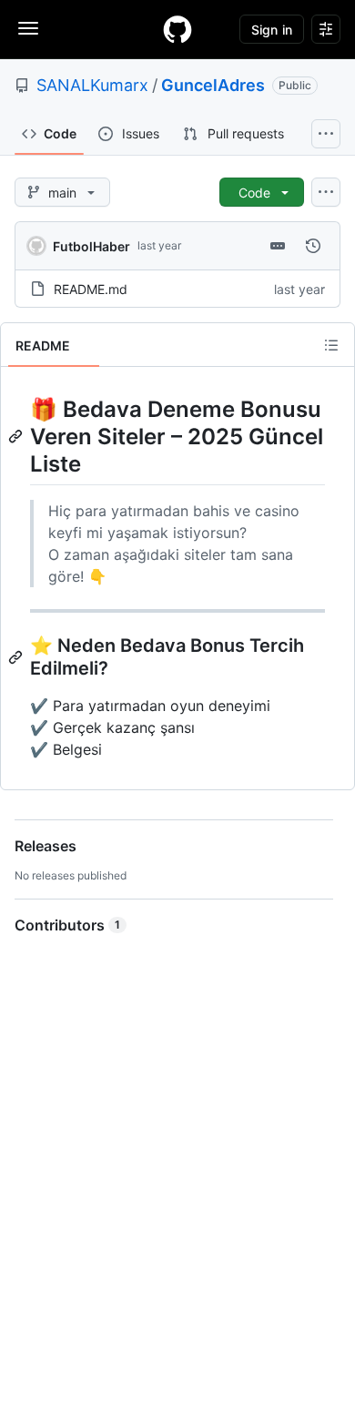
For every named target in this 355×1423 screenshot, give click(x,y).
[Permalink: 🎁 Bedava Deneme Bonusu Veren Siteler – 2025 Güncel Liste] (17, 436)
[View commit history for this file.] (313, 246)
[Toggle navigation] (28, 28)
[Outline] (331, 345)
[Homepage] (177, 29)
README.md (90, 289)
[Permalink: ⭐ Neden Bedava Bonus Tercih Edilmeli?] (17, 657)
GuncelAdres (213, 85)
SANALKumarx (92, 85)
